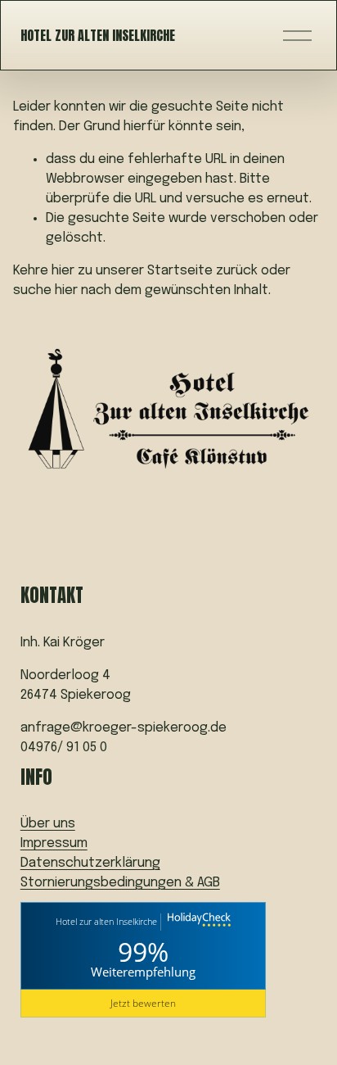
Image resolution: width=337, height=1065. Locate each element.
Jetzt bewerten (143, 1003)
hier (63, 271)
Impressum (54, 843)
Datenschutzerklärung (90, 863)
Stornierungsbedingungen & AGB (120, 883)
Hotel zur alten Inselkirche (97, 35)
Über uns (47, 824)
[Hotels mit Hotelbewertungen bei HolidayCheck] (197, 922)
